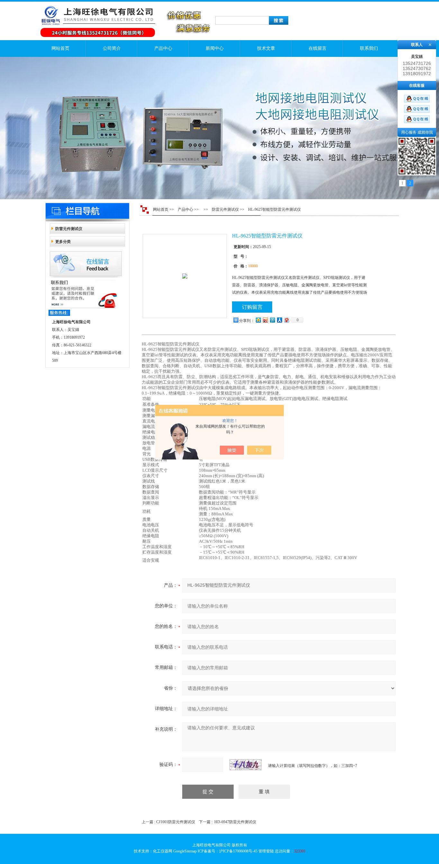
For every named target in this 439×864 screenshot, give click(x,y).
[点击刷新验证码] (245, 764)
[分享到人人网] (279, 320)
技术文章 (266, 48)
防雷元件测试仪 (68, 229)
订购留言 (252, 307)
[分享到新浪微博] (265, 320)
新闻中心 (215, 48)
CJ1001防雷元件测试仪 (175, 822)
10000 (253, 266)
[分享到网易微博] (286, 320)
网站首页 (60, 48)
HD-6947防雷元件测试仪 (235, 822)
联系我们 (369, 48)
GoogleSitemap (185, 851)
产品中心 (163, 48)
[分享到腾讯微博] (272, 320)
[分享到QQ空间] (258, 320)
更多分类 (63, 241)
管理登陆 (266, 851)
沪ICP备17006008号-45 (238, 851)
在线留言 (318, 48)
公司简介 (112, 48)
